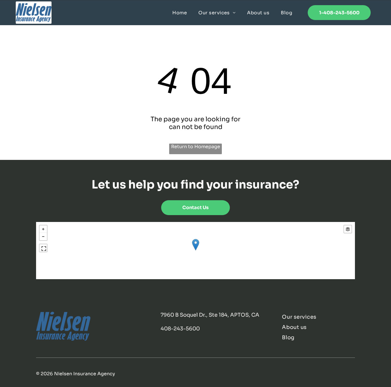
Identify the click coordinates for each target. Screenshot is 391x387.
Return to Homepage (195, 147)
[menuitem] (180, 12)
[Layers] (347, 229)
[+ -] (195, 250)
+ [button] (43, 229)
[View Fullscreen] (43, 248)
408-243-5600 (180, 329)
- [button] (43, 236)
